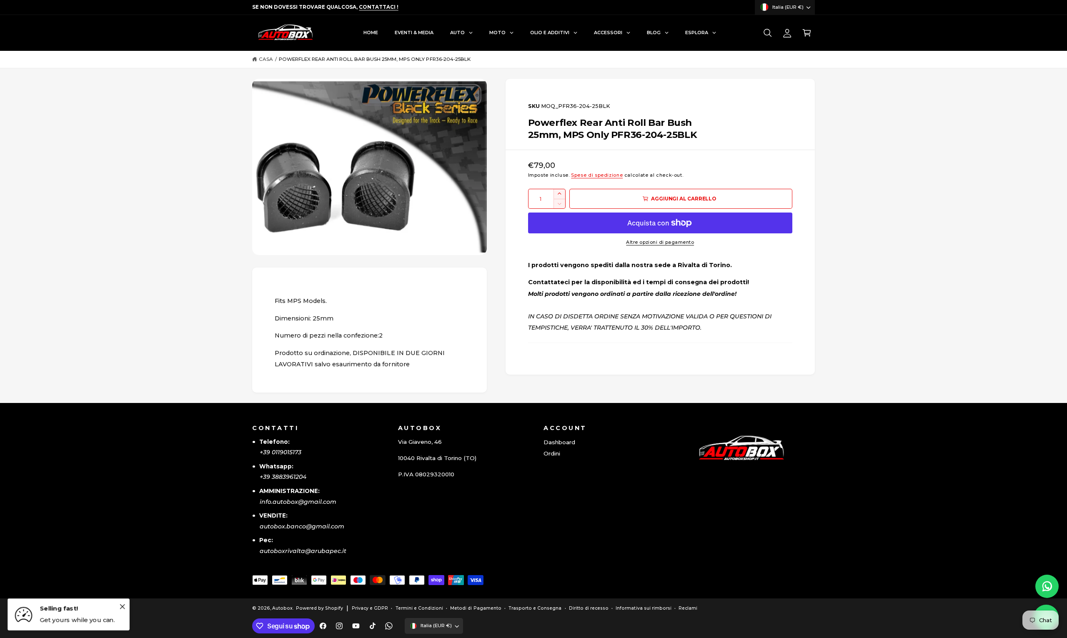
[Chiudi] (122, 606)
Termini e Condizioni (419, 608)
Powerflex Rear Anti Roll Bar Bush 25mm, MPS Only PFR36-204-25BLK (375, 59)
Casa (266, 59)
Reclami (688, 608)
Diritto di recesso (589, 608)
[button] (767, 33)
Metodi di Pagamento (475, 608)
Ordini (552, 453)
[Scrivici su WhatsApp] (1047, 586)
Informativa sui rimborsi (643, 608)
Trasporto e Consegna (534, 608)
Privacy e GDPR (370, 608)
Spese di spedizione (597, 175)
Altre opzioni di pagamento (660, 242)
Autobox (282, 608)
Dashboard (559, 442)
